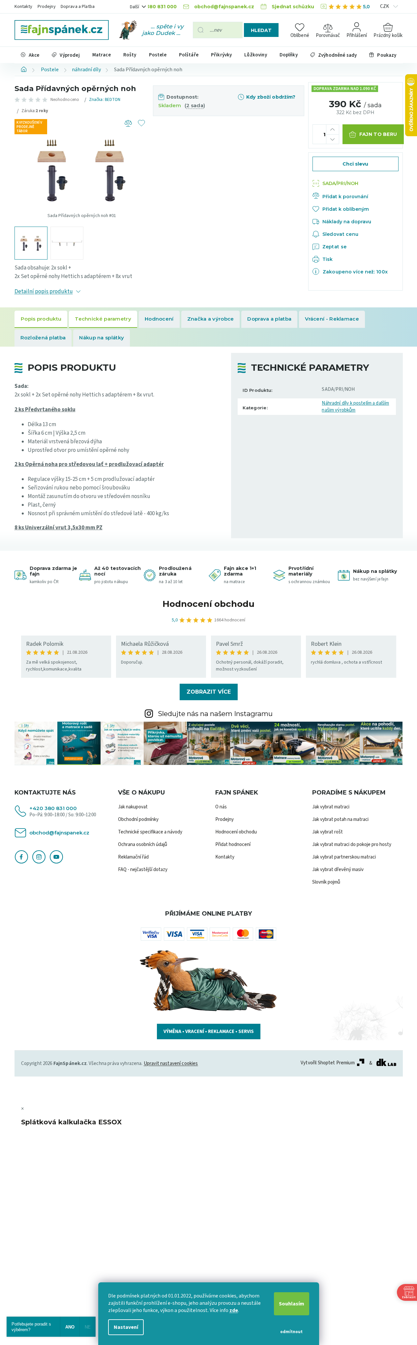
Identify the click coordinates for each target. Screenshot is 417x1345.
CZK (385, 6)
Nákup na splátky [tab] (101, 337)
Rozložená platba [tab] (43, 337)
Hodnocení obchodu (208, 604)
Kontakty (24, 6)
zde (233, 1310)
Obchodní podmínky (138, 819)
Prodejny (47, 6)
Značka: (105, 100)
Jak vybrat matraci (330, 806)
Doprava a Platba (78, 6)
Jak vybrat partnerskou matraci (344, 857)
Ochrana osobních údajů (142, 844)
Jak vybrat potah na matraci (340, 819)
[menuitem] (30, 55)
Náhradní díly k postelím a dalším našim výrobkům (355, 407)
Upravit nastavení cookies (171, 1063)
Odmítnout (291, 1332)
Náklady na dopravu (346, 222)
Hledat (261, 30)
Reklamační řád (133, 857)
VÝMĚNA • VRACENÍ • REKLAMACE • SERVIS (209, 1031)
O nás (221, 806)
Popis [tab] (41, 319)
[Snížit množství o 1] (332, 139)
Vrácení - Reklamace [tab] (332, 319)
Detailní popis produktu (44, 292)
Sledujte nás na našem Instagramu (215, 713)
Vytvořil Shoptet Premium (328, 1063)
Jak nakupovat (133, 806)
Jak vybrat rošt (327, 832)
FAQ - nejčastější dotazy (142, 869)
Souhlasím (291, 1303)
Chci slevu (355, 164)
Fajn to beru (378, 134)
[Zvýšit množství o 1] (332, 129)
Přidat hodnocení (233, 844)
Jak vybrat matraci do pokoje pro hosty (351, 844)
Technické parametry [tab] (103, 319)
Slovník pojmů (326, 882)
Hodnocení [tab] (159, 319)
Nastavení (126, 1327)
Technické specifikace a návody (150, 832)
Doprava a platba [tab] (269, 319)
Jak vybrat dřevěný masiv (338, 869)
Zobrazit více (209, 692)
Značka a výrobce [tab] (210, 319)
